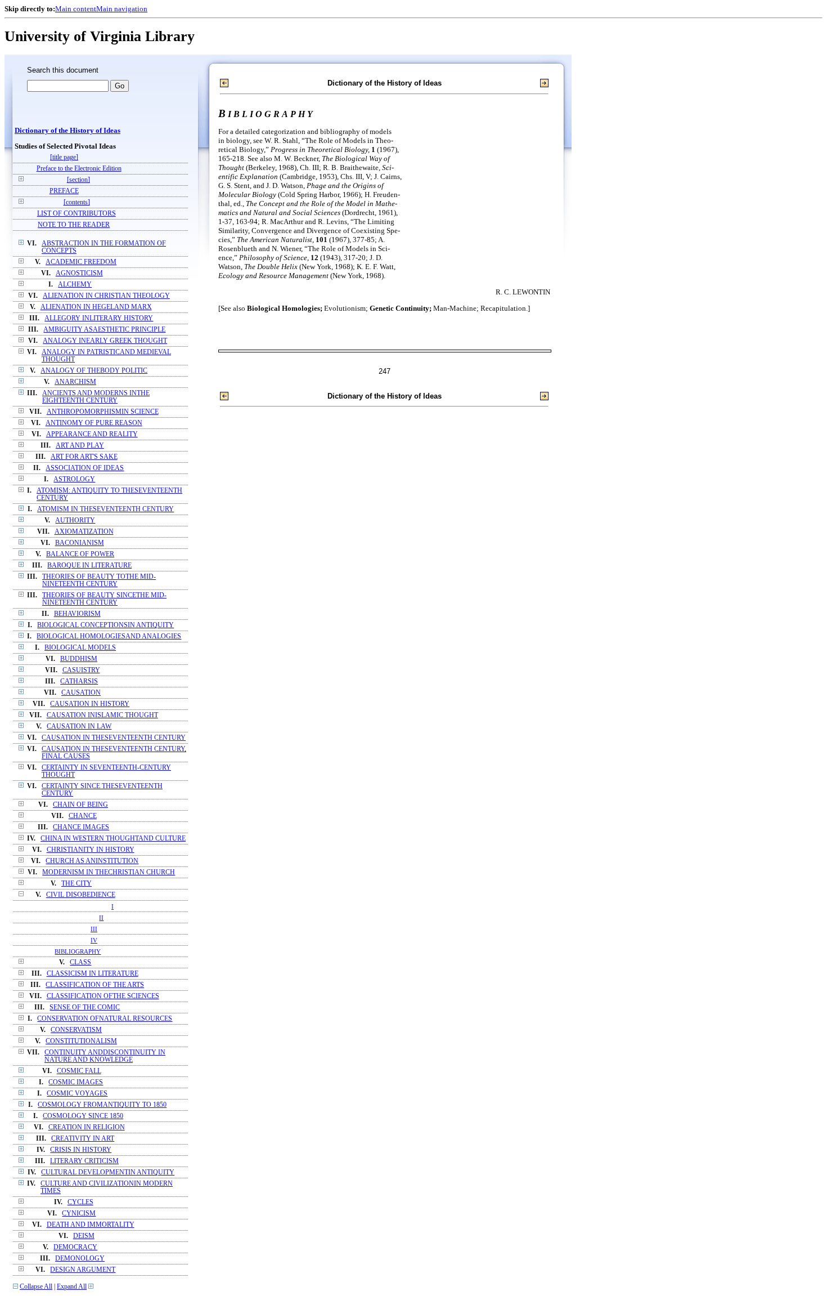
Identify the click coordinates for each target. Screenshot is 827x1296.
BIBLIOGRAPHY (78, 951)
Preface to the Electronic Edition (79, 168)
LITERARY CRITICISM (84, 1161)
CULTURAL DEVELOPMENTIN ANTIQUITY (107, 1172)
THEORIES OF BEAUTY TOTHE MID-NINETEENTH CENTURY (99, 580)
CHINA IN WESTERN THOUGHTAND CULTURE (113, 838)
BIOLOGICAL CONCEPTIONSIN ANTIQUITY (105, 625)
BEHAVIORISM (77, 614)
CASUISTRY (81, 670)
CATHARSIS (79, 681)
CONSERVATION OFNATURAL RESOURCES (104, 1018)
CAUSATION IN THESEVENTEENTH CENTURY (114, 737)
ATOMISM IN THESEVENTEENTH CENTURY (105, 509)
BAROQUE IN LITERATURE (89, 565)
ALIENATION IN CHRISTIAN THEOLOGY (106, 296)
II (101, 917)
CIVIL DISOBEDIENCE (80, 895)
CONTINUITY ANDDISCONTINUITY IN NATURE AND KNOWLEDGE (104, 1056)
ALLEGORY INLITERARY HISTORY (98, 318)
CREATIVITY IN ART (82, 1138)
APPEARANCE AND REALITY (92, 434)
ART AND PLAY (80, 445)
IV (94, 940)
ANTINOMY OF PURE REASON (94, 423)
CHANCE (83, 816)
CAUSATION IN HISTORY (89, 704)
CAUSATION (81, 692)
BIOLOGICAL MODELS (80, 647)
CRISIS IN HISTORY (80, 1150)
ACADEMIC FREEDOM (81, 262)
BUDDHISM (78, 659)
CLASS (80, 962)
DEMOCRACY (75, 1247)
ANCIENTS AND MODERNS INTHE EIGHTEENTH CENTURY (96, 397)
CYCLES (80, 1202)
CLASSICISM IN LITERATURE (92, 973)
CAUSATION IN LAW (79, 726)
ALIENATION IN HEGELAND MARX (96, 307)
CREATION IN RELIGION (86, 1127)
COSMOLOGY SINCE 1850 (83, 1116)
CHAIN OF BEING (80, 804)
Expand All (72, 1286)
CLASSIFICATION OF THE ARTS (95, 985)
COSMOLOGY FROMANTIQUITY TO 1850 (102, 1105)
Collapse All (36, 1286)
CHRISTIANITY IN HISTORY (90, 849)
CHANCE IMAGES (81, 827)
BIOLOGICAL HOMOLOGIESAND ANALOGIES (109, 636)
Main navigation (121, 9)
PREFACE (64, 191)
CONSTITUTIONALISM (81, 1041)
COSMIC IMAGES (75, 1082)
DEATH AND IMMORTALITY (90, 1224)
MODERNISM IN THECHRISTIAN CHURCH (108, 872)
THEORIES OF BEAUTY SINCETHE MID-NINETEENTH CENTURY (104, 599)
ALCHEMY (75, 284)
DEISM (84, 1236)
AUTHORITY (75, 520)
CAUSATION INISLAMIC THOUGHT (102, 715)
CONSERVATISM (76, 1030)
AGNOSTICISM (79, 273)
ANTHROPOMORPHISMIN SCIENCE (103, 411)
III (94, 929)
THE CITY (76, 883)
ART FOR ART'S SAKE (84, 457)
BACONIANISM (79, 543)
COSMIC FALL (79, 1071)
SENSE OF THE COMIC (85, 1007)
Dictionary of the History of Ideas (67, 131)
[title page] (64, 157)
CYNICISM (79, 1213)
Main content (75, 9)
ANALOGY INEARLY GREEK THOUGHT (105, 341)
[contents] (77, 202)
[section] (78, 180)
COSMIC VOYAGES (77, 1093)
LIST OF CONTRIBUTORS (76, 213)
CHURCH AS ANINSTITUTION (92, 861)
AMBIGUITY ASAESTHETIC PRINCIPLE (104, 329)
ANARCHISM (75, 382)
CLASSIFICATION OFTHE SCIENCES (103, 996)
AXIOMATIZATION (84, 531)
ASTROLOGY (74, 479)
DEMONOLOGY (80, 1258)
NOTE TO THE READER (74, 225)
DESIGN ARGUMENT (82, 1269)
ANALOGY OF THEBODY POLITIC (94, 370)
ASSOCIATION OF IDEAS (85, 468)
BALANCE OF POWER (80, 554)
